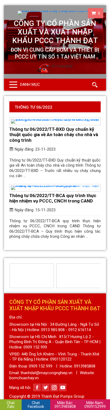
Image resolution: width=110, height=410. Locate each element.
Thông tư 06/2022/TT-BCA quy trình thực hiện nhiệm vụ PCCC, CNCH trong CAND (52, 198)
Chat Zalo (11, 405)
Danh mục (30, 84)
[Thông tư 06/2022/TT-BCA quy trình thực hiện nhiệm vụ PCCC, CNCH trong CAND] (55, 187)
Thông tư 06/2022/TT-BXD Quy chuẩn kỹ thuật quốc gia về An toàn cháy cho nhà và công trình (53, 135)
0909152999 (95, 405)
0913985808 (65, 405)
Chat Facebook (36, 405)
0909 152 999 (40, 366)
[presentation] (12, 276)
